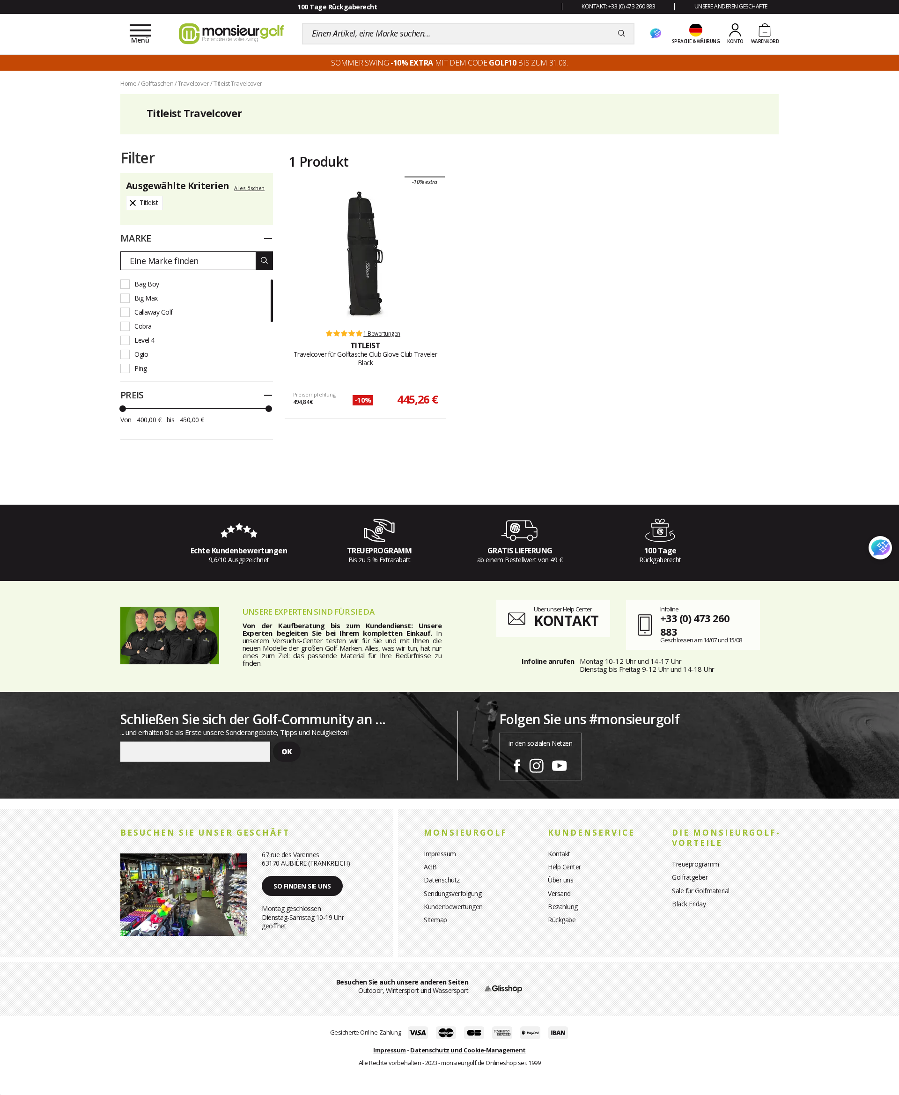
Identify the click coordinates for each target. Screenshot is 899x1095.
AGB (430, 866)
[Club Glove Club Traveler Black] (365, 255)
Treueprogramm (695, 864)
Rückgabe (561, 919)
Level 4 (144, 340)
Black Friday (689, 903)
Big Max (146, 298)
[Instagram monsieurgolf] (536, 764)
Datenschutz (442, 879)
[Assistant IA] (655, 34)
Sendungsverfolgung (452, 893)
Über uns (560, 879)
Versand (559, 893)
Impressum (440, 853)
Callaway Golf (153, 312)
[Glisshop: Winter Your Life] (231, 33)
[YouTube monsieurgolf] (559, 764)
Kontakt (559, 853)
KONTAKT (566, 620)
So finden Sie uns (302, 886)
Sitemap (435, 919)
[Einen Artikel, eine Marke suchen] (622, 34)
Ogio (141, 354)
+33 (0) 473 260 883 (695, 625)
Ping (140, 368)
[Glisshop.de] (503, 988)
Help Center (564, 866)
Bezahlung (563, 906)
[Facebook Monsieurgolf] (517, 764)
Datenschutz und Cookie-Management (468, 1050)
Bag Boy (146, 283)
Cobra (143, 326)
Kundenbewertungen (453, 906)
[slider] (122, 408)
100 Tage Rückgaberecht (337, 6)
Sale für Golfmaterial (701, 890)
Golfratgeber (689, 877)
